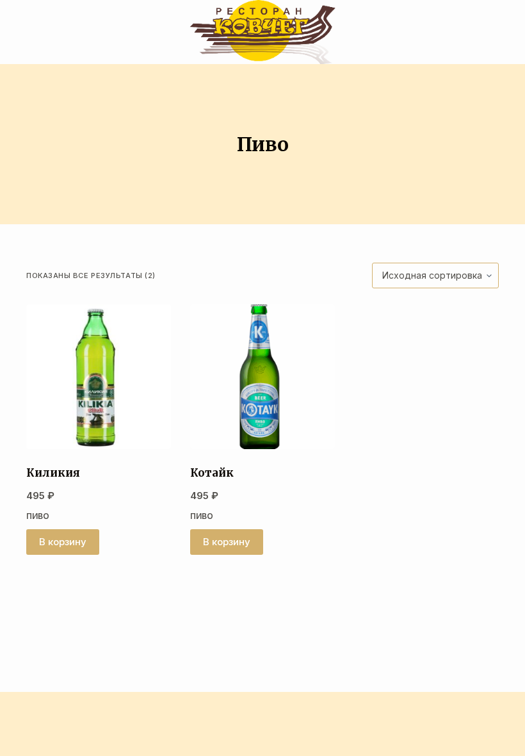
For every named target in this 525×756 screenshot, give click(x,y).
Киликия (53, 473)
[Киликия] (98, 376)
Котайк (212, 473)
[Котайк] (262, 376)
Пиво (37, 516)
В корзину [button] (62, 542)
